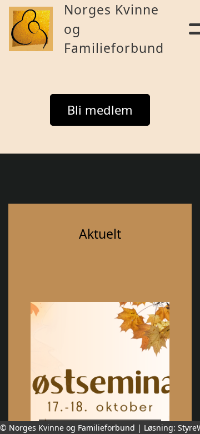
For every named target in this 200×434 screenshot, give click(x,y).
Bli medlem (100, 109)
